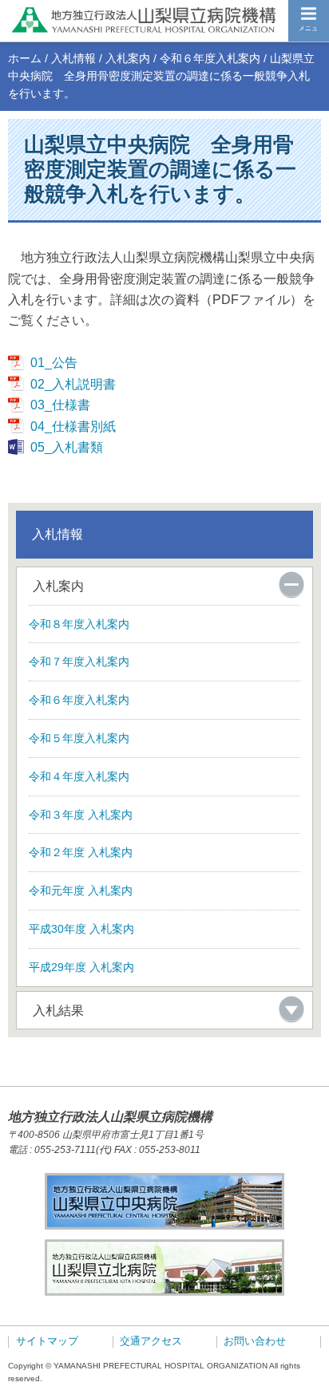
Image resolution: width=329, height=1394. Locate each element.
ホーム (25, 58)
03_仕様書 (59, 404)
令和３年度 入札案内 (81, 814)
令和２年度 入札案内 (81, 852)
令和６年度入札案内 (210, 58)
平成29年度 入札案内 (81, 967)
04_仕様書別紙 (72, 426)
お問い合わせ (255, 1341)
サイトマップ (47, 1341)
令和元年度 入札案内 (81, 890)
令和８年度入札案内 (79, 624)
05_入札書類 (66, 447)
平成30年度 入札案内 (81, 928)
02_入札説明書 (72, 384)
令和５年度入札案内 (79, 738)
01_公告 (53, 362)
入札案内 (127, 58)
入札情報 (73, 58)
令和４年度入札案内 (79, 776)
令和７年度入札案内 (79, 661)
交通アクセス (151, 1341)
